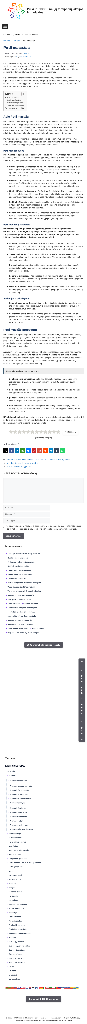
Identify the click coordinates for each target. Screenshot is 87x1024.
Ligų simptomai (15, 875)
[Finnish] (36, 987)
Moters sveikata (15, 892)
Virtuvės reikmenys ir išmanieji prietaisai (24, 591)
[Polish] (53, 987)
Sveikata (6, 35)
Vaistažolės (13, 971)
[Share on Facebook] (11, 450)
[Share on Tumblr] (56, 450)
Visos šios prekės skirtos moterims (21, 587)
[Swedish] (74, 987)
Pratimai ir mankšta (17, 925)
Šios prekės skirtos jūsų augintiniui (21, 616)
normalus (27, 56)
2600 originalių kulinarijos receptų (43, 645)
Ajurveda (16, 35)
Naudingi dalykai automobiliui (19, 620)
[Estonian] (33, 987)
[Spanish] (71, 987)
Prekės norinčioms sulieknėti (19, 570)
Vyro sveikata (14, 979)
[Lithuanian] (50, 987)
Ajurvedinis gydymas (19, 794)
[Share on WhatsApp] (62, 450)
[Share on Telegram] (51, 450)
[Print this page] (39, 450)
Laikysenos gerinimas (18, 858)
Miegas (12, 887)
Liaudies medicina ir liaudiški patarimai (25, 863)
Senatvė (12, 937)
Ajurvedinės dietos (17, 808)
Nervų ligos (13, 900)
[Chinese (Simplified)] (12, 987)
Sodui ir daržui (13, 603)
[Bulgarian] (9, 987)
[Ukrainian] (77, 987)
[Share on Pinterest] (34, 450)
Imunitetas (13, 846)
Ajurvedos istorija (17, 821)
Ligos (11, 871)
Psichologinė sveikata (18, 929)
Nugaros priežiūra (16, 908)
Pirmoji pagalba (15, 921)
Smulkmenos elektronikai (18, 628)
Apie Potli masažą (12, 97)
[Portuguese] (56, 987)
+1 (17, 56)
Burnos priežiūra (15, 838)
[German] (41, 987)
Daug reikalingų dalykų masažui (20, 595)
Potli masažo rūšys (14, 100)
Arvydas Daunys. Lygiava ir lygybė (22, 463)
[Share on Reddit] (45, 450)
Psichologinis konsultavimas (20, 933)
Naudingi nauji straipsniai (17, 558)
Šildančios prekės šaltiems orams (21, 562)
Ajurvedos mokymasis (19, 825)
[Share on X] (5, 450)
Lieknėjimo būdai (16, 867)
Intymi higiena (15, 854)
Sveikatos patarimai (17, 962)
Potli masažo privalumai (16, 103)
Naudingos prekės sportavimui (20, 624)
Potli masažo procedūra (14, 108)
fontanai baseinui (30, 603)
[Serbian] (62, 987)
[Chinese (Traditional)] (15, 987)
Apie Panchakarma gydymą (18, 466)
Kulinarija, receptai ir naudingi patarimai (24, 554)
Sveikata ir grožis (16, 958)
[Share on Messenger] (28, 450)
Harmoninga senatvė (17, 842)
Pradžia (6, 41)
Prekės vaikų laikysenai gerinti (20, 574)
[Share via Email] (22, 450)
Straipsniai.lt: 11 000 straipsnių (82, 700)
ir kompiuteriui (38, 628)
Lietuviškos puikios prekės (18, 579)
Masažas (12, 883)
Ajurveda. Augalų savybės (21, 786)
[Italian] (44, 987)
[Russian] (59, 987)
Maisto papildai (15, 879)
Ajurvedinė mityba (17, 803)
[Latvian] (47, 987)
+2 (20, 56)
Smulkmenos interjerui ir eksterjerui (22, 608)
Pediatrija (13, 912)
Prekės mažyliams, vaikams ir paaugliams (24, 583)
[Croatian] (18, 987)
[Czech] (21, 987)
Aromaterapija (15, 833)
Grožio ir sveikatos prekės (18, 566)
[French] (38, 987)
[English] (30, 987)
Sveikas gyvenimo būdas (19, 946)
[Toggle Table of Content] (22, 94)
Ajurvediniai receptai (18, 812)
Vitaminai (13, 975)
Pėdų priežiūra (15, 917)
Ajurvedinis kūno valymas (20, 798)
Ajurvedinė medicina (18, 781)
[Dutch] (27, 987)
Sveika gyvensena (16, 942)
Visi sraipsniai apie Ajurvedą (57, 460)
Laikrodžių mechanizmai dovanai (21, 612)
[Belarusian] (6, 987)
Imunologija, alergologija (19, 850)
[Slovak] (65, 987)
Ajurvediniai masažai (30, 35)
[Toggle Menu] (5, 26)
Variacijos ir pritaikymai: (16, 105)
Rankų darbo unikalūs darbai (19, 599)
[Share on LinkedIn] (17, 450)
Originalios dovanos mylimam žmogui (23, 633)
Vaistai (11, 967)
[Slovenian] (68, 987)
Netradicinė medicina (18, 904)
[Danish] (24, 987)
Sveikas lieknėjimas (17, 950)
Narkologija (13, 896)
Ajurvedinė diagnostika (19, 790)
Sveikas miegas (15, 954)
